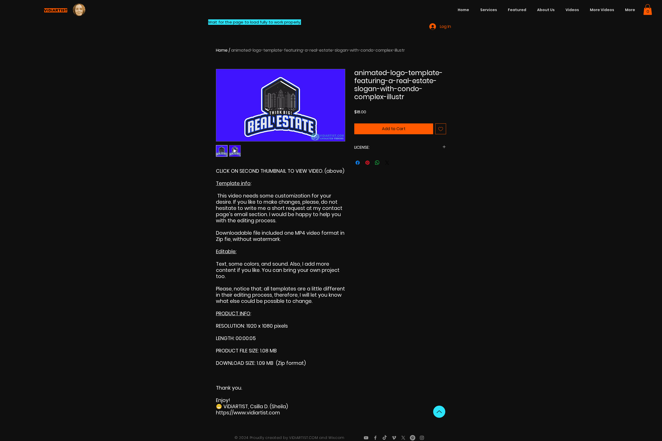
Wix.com (336, 437)
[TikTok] (384, 437)
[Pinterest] (412, 437)
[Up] (439, 412)
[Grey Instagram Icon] (422, 437)
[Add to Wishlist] (440, 128)
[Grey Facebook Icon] (375, 437)
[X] (403, 437)
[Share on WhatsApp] (377, 163)
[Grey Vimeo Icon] (394, 437)
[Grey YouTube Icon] (366, 437)
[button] (647, 9)
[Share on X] (387, 163)
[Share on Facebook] (358, 163)
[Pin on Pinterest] (367, 163)
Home (222, 50)
